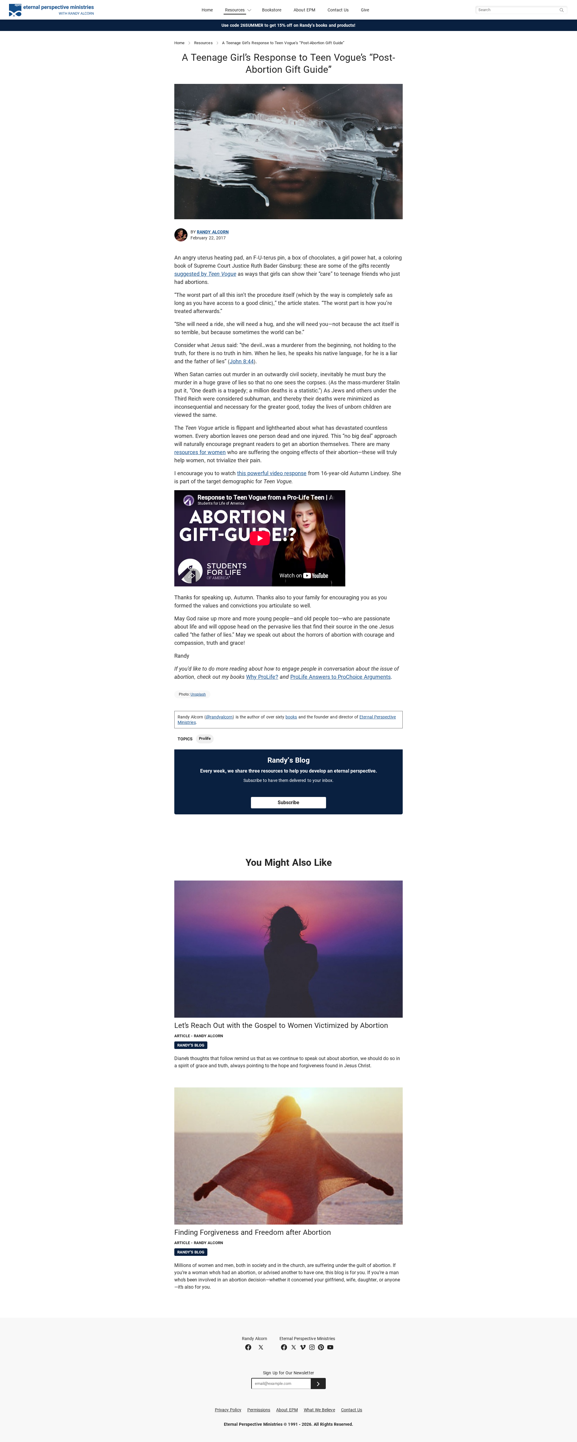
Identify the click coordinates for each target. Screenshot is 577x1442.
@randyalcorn (219, 717)
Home (207, 10)
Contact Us (338, 10)
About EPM (304, 10)
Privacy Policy (228, 1409)
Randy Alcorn (213, 231)
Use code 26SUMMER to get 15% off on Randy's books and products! (288, 25)
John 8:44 (242, 361)
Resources (203, 43)
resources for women (200, 452)
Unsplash (198, 694)
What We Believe (319, 1409)
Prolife (204, 738)
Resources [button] (235, 10)
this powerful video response (272, 473)
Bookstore (272, 10)
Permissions (258, 1409)
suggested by (205, 274)
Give (365, 10)
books (291, 717)
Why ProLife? (262, 677)
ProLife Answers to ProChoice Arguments (340, 677)
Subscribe (288, 802)
